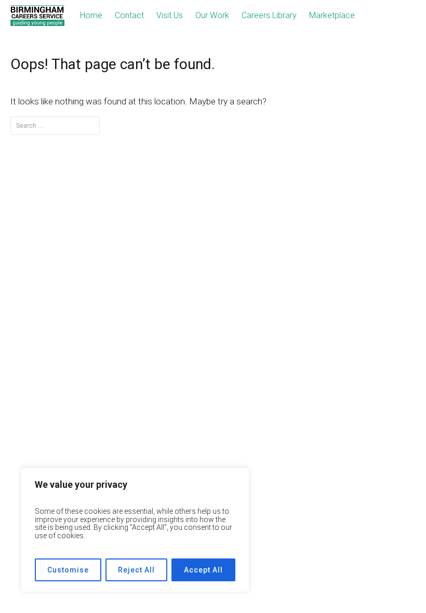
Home (91, 15)
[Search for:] (55, 125)
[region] (135, 530)
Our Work (212, 15)
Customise (68, 570)
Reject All (136, 570)
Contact (129, 15)
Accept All (203, 570)
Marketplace (332, 15)
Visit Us (169, 15)
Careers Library (269, 15)
